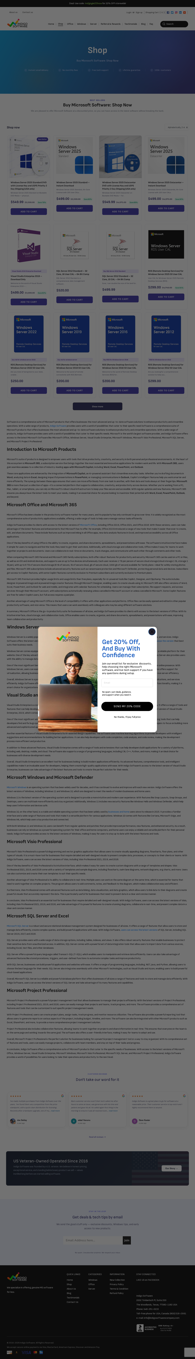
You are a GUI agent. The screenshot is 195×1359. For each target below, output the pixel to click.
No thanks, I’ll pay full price (127, 717)
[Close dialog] (152, 631)
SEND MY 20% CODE (127, 706)
